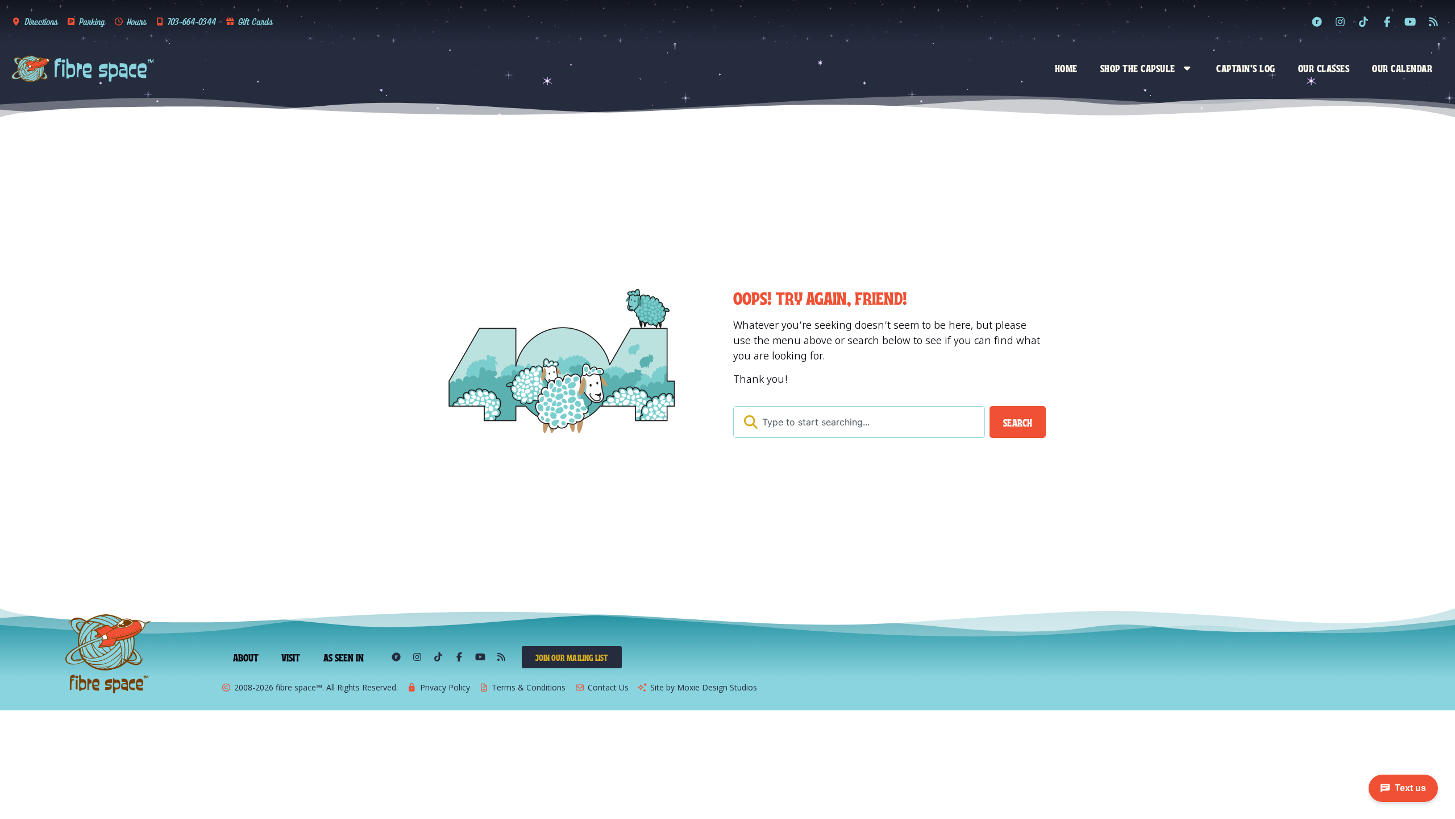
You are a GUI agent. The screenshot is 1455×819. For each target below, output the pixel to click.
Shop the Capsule (1137, 67)
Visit (291, 656)
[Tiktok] (1363, 21)
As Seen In (343, 656)
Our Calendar (1402, 67)
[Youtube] (1410, 21)
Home (1066, 67)
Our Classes (1324, 67)
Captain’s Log (1245, 67)
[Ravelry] (1317, 21)
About (246, 656)
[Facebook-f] (1387, 21)
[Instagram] (1340, 21)
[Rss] (1433, 21)
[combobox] (859, 422)
